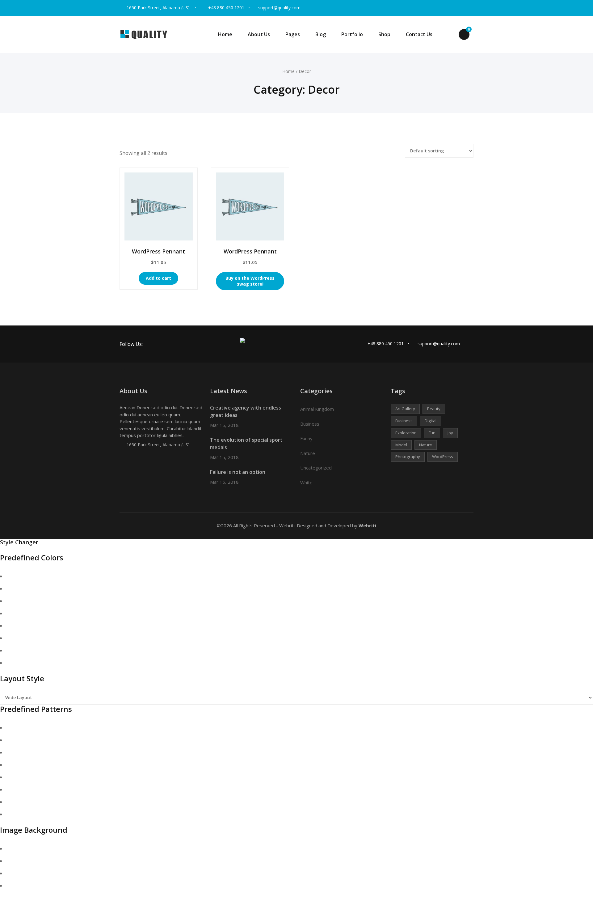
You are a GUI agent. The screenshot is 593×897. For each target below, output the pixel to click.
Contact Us (419, 34)
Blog (320, 34)
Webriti (366, 525)
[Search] (448, 35)
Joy (450, 433)
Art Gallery (405, 408)
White (306, 482)
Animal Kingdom (317, 409)
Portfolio (352, 34)
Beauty (433, 408)
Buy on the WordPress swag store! (250, 281)
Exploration (406, 433)
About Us (259, 34)
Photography (407, 456)
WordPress (442, 456)
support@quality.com (279, 8)
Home (225, 34)
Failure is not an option (237, 472)
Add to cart (158, 278)
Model (401, 445)
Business (309, 424)
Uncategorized (316, 468)
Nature (307, 453)
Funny (306, 438)
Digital (430, 420)
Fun (432, 433)
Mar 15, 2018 (224, 425)
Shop (384, 34)
